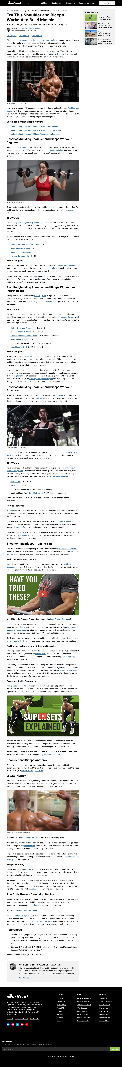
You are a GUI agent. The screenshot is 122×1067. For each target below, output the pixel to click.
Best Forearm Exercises (60, 619)
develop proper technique (53, 150)
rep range (67, 656)
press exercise (29, 846)
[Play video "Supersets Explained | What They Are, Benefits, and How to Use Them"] (43, 716)
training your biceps (33, 869)
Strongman (61, 1002)
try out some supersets (50, 754)
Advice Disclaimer (105, 1002)
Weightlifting (61, 1011)
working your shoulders (67, 549)
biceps (55, 207)
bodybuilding (62, 54)
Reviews (60, 1014)
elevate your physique (41, 921)
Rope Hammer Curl (18, 347)
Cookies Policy (104, 1005)
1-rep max (33, 276)
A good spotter (28, 535)
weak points (40, 398)
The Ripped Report (84, 1005)
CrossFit (60, 998)
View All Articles (25, 978)
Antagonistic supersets (16, 686)
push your (66, 265)
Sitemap (71, 1056)
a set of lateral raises (68, 670)
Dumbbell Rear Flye (18, 339)
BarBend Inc (64, 1056)
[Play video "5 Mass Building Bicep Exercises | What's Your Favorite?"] (43, 594)
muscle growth (40, 296)
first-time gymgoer (18, 147)
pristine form (21, 527)
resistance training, (50, 268)
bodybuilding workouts (24, 916)
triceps (22, 627)
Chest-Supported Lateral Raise (23, 336)
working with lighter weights (41, 379)
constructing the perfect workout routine (39, 40)
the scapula (45, 783)
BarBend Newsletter (84, 998)
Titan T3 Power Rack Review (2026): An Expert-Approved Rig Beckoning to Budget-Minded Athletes (105, 27)
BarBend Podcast (83, 1002)
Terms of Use (104, 1021)
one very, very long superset (57, 476)
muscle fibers (40, 654)
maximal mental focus (67, 521)
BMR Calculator (82, 1011)
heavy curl (61, 638)
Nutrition (60, 1018)
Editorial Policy (104, 1014)
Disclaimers (103, 1008)
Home (9, 10)
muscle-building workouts (32, 771)
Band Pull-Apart (36, 493)
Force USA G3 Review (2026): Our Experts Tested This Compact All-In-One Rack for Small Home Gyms (105, 43)
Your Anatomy (24, 36)
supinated (34, 889)
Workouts (18, 10)
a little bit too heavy (50, 673)
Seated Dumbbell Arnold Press (23, 332)
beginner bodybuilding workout (27, 223)
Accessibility (103, 998)
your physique (57, 395)
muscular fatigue (67, 317)
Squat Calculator (83, 1021)
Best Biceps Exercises (30, 837)
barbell (36, 359)
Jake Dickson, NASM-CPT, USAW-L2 (29, 28)
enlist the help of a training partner (39, 532)
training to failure (17, 376)
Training (60, 1021)
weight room (32, 356)
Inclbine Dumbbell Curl (20, 256)
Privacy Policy (104, 1018)
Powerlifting (61, 1008)
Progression (12, 510)
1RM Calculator (82, 1008)
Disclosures (103, 1011)
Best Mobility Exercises (26, 910)
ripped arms (39, 905)
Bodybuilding (61, 1005)
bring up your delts (14, 641)
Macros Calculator (84, 1014)
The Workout (37, 36)
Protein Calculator (83, 1018)
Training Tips (11, 36)
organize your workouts (44, 301)
